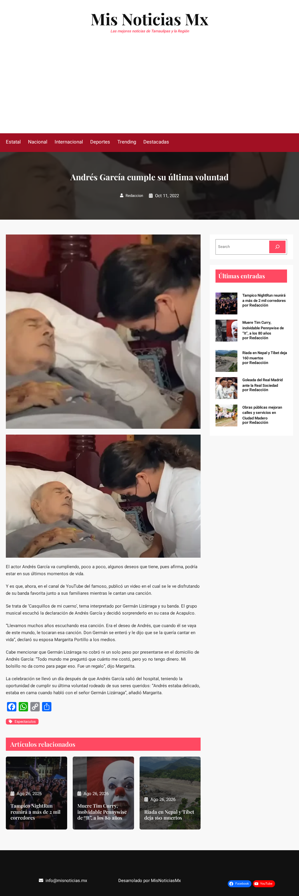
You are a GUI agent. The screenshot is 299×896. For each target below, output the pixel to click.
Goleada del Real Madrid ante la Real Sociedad (262, 382)
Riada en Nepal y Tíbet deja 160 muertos (169, 814)
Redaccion (134, 195)
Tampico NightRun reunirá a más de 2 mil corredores (35, 811)
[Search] (277, 247)
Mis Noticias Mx (149, 18)
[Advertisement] (149, 89)
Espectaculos (25, 721)
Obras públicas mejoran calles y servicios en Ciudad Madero (262, 413)
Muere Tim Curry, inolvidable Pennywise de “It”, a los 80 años (102, 811)
